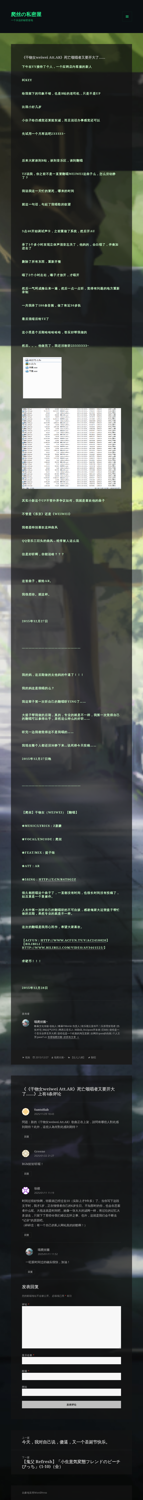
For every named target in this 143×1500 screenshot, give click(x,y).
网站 (24, 1386)
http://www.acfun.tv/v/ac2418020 (73, 940)
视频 (27, 1057)
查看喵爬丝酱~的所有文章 (62, 1037)
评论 (25, 1304)
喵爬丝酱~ (59, 1057)
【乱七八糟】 (78, 1057)
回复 (26, 1136)
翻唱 (93, 1057)
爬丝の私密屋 (26, 14)
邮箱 (25, 1371)
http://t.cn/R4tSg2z (57, 879)
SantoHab (41, 1110)
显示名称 (28, 1355)
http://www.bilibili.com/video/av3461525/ (63, 948)
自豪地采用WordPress (34, 1492)
